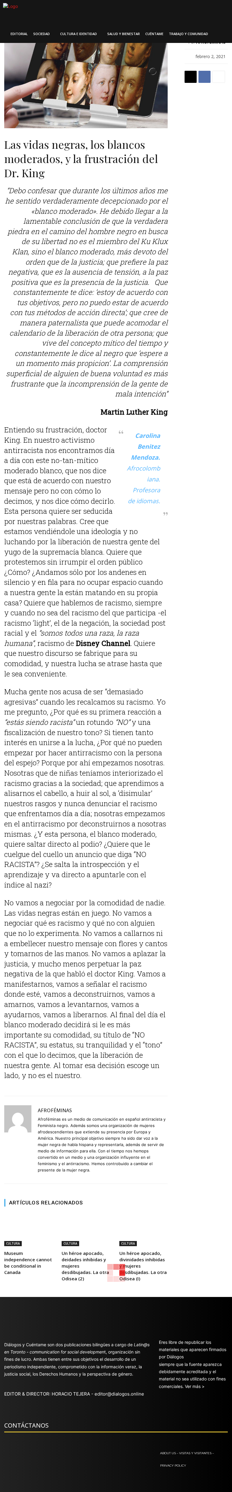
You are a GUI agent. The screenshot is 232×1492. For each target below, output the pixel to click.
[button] (220, 15)
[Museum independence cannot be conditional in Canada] (28, 1230)
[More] (218, 77)
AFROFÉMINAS (55, 1110)
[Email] (191, 77)
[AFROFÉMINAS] (17, 1139)
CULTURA (13, 1243)
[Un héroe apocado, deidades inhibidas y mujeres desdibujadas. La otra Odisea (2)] (86, 1230)
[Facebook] (204, 77)
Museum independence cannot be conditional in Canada (28, 1262)
